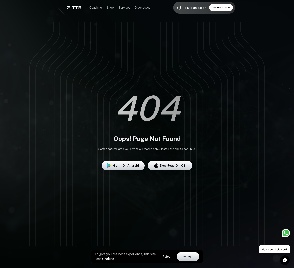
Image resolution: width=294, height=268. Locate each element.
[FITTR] (74, 7)
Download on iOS (173, 165)
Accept (188, 256)
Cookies (108, 259)
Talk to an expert (194, 7)
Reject (167, 256)
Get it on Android (126, 165)
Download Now (221, 7)
